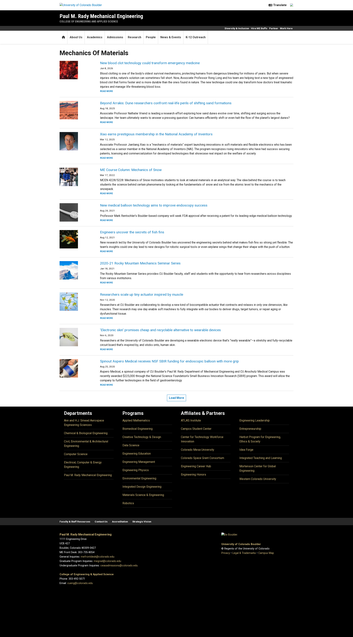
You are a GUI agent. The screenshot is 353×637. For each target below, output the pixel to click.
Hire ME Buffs (259, 28)
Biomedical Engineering (137, 428)
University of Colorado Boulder (241, 544)
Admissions (115, 37)
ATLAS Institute (191, 420)
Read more (106, 91)
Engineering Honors (193, 474)
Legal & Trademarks (244, 553)
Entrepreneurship (250, 428)
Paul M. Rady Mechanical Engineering (101, 16)
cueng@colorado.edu (80, 583)
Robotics (128, 503)
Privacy (225, 553)
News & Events (170, 37)
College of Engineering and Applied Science (89, 21)
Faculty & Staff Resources (75, 521)
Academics (94, 37)
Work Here (286, 28)
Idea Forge (246, 449)
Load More (176, 398)
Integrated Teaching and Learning (260, 458)
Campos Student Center (196, 428)
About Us (76, 37)
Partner (273, 28)
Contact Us (101, 521)
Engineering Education (136, 453)
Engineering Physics (135, 470)
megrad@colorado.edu (107, 561)
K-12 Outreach (196, 37)
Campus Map (266, 553)
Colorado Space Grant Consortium (202, 458)
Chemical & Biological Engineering (86, 433)
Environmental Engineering (139, 478)
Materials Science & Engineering (143, 495)
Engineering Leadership (254, 420)
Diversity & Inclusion (237, 28)
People (151, 37)
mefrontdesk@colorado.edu (97, 556)
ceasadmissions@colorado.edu (119, 565)
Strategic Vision (141, 521)
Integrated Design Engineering (141, 486)
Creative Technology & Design (141, 437)
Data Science (130, 445)
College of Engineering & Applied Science (87, 574)
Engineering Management (138, 462)
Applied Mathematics (136, 420)
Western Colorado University (257, 479)
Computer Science (76, 454)
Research (134, 37)
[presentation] (75, 70)
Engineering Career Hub (196, 466)
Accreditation (120, 521)
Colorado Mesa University (197, 449)
